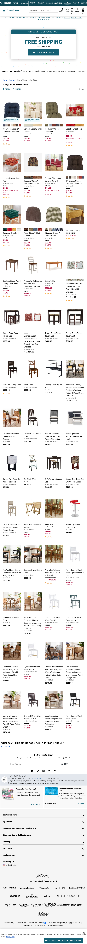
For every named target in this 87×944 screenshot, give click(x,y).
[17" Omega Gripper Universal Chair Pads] (75, 162)
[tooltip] (7, 3)
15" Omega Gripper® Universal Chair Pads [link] (11, 131)
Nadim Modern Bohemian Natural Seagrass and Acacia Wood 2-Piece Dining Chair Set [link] (32, 624)
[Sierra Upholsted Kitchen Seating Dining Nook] (75, 418)
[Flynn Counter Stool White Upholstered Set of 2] (75, 554)
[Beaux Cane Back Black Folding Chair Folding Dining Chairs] (54, 418)
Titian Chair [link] (30, 386)
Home (5, 80)
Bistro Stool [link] (49, 525)
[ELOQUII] (73, 896)
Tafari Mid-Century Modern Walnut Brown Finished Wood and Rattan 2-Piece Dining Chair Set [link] (75, 391)
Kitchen (12, 80)
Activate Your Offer (43, 52)
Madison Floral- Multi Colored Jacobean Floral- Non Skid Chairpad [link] (74, 289)
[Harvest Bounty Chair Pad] (12, 162)
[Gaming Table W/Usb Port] (54, 369)
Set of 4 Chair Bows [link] (74, 130)
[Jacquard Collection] (75, 214)
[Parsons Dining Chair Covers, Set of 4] (54, 162)
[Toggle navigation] (4, 11)
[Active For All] (24, 905)
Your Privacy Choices (36, 923)
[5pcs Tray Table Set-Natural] (33, 508)
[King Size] (76, 905)
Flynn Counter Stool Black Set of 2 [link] (74, 718)
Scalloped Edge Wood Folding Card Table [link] (12, 283)
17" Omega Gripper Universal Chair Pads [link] (74, 183)
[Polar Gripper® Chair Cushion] (33, 214)
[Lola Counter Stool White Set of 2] (54, 601)
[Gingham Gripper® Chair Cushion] (54, 214)
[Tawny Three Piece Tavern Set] (54, 317)
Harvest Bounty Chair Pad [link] (11, 180)
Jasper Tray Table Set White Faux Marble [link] (11, 481)
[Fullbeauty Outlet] (43, 914)
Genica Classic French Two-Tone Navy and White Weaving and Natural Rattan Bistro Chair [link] (54, 673)
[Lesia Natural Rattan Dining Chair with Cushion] (12, 418)
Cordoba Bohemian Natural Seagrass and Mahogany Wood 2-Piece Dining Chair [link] (11, 672)
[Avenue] (15, 896)
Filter (7, 89)
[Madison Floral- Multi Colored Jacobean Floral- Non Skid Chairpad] (75, 265)
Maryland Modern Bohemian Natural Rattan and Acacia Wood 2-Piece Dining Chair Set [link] (11, 722)
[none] (12, 110)
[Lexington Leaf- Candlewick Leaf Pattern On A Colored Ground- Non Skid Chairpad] (33, 317)
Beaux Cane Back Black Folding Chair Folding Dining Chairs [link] (53, 437)
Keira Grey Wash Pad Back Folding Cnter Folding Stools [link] (11, 528)
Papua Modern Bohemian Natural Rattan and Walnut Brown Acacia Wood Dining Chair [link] (74, 673)
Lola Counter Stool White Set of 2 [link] (52, 619)
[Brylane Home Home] (13, 10)
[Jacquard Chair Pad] (12, 214)
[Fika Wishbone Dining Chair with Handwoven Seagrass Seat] (12, 554)
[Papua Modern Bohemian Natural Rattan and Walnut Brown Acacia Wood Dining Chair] (75, 651)
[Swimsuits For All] (10, 905)
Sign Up (64, 764)
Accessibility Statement (55, 925)
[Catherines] (60, 888)
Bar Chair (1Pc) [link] (30, 480)
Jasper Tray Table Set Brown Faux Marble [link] (75, 481)
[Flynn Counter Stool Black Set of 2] (75, 700)
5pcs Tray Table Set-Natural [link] (32, 526)
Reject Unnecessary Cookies (56, 940)
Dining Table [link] (50, 282)
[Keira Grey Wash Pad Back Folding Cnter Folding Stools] (12, 508)
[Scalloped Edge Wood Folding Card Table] (12, 265)
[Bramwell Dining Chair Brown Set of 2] (33, 700)
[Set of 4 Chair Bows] (75, 110)
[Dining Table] (54, 265)
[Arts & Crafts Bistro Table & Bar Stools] (54, 554)
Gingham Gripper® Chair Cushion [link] (52, 235)
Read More (5, 747)
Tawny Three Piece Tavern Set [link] (53, 335)
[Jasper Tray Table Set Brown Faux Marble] (75, 463)
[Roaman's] (43, 888)
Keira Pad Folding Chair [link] (12, 386)
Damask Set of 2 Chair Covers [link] (33, 131)
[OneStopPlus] (10, 888)
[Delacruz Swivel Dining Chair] (33, 554)
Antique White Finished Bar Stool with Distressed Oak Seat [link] (33, 285)
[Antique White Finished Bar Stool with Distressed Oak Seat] (33, 265)
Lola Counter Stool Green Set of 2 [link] (73, 619)
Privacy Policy (9, 923)
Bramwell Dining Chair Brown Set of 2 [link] (32, 718)
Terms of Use (21, 923)
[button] (72, 11)
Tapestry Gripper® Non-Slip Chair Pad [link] (31, 183)
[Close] (84, 932)
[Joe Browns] (32, 896)
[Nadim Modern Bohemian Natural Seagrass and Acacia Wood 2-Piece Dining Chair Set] (33, 601)
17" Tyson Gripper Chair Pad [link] (52, 131)
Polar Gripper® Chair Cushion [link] (32, 235)
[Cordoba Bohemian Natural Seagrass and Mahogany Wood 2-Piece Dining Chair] (12, 651)
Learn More (43, 74)
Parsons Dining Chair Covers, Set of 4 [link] (53, 180)
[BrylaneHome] (63, 905)
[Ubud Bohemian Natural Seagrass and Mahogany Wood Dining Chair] (54, 700)
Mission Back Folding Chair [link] (32, 436)
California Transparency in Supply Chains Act (64, 923)
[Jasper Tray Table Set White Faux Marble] (12, 463)
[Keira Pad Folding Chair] (12, 369)
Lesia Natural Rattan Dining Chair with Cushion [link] (11, 437)
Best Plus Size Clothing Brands (34, 925)
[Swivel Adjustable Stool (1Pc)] (75, 508)
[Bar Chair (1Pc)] (33, 463)
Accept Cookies (76, 940)
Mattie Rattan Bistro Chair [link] (11, 619)
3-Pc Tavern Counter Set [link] (53, 481)
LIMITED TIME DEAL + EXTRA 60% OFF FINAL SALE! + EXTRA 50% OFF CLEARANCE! (34, 18)
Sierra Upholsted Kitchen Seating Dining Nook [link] (75, 437)
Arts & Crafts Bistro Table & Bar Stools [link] (52, 572)
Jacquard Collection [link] (74, 230)
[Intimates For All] (37, 905)
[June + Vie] (60, 896)
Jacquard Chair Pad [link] (10, 234)
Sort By (17, 89)
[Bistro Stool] (54, 508)
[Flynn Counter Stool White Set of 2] (33, 651)
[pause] (38, 20)
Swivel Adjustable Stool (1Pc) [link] (73, 526)
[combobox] (43, 10)
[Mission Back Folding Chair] (33, 418)
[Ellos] (47, 896)
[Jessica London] (77, 888)
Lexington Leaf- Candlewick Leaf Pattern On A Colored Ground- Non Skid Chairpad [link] (32, 342)
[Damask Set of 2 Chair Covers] (33, 110)
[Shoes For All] (50, 905)
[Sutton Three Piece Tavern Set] (12, 317)
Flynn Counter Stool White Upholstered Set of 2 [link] (75, 574)
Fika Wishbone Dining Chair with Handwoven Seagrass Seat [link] (12, 574)
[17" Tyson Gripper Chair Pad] (54, 110)
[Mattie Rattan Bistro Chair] (12, 601)
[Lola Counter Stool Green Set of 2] (75, 601)
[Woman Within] (26, 888)
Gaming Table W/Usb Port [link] (53, 387)
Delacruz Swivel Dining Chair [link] (33, 572)
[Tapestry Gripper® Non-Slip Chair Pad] (33, 162)
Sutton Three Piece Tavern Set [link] (10, 335)
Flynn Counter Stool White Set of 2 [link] (32, 669)
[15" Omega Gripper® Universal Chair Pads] (12, 110)
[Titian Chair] (33, 369)
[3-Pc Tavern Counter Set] (54, 463)
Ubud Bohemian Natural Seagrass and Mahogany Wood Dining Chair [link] (53, 721)
